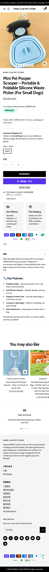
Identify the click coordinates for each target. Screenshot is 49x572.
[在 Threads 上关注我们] (16, 538)
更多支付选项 (24, 187)
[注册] (43, 530)
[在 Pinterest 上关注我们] (27, 538)
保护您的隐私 (8, 490)
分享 (5, 244)
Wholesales (7, 474)
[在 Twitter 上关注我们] (11, 538)
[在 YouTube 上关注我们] (33, 538)
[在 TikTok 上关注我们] (38, 538)
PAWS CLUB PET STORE (13, 72)
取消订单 (6, 500)
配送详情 (6, 497)
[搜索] (8, 9)
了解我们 (6, 486)
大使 (5, 470)
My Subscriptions (9, 511)
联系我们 (6, 507)
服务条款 (6, 504)
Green (7, 151)
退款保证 (6, 493)
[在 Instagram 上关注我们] (22, 538)
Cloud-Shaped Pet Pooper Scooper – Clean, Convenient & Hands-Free (16, 385)
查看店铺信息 (11, 199)
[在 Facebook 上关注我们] (5, 538)
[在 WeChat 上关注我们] (5, 544)
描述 (5, 254)
